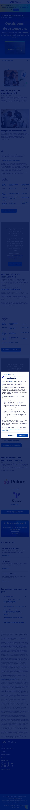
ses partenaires (12, 381)
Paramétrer (11, 435)
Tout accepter (22, 435)
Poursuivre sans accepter (8, 374)
